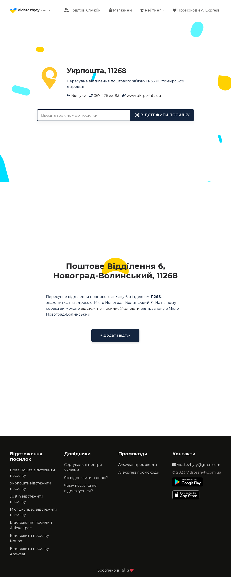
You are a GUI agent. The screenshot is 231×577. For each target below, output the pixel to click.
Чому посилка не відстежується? (80, 488)
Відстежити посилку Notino (29, 538)
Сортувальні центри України (83, 467)
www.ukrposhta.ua (144, 95)
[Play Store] (187, 481)
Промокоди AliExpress (197, 10)
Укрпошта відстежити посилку (30, 486)
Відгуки (78, 95)
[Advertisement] (115, 219)
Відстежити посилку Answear (29, 551)
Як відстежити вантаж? (86, 478)
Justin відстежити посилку (26, 499)
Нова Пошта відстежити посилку (32, 473)
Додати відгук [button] (116, 335)
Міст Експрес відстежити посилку (33, 512)
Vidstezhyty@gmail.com (198, 465)
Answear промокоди (137, 465)
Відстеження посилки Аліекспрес (31, 525)
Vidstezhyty (33, 10)
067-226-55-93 (107, 95)
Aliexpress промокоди (138, 472)
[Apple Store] (187, 494)
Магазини (122, 10)
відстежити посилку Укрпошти (110, 308)
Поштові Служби (85, 10)
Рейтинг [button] (153, 10)
